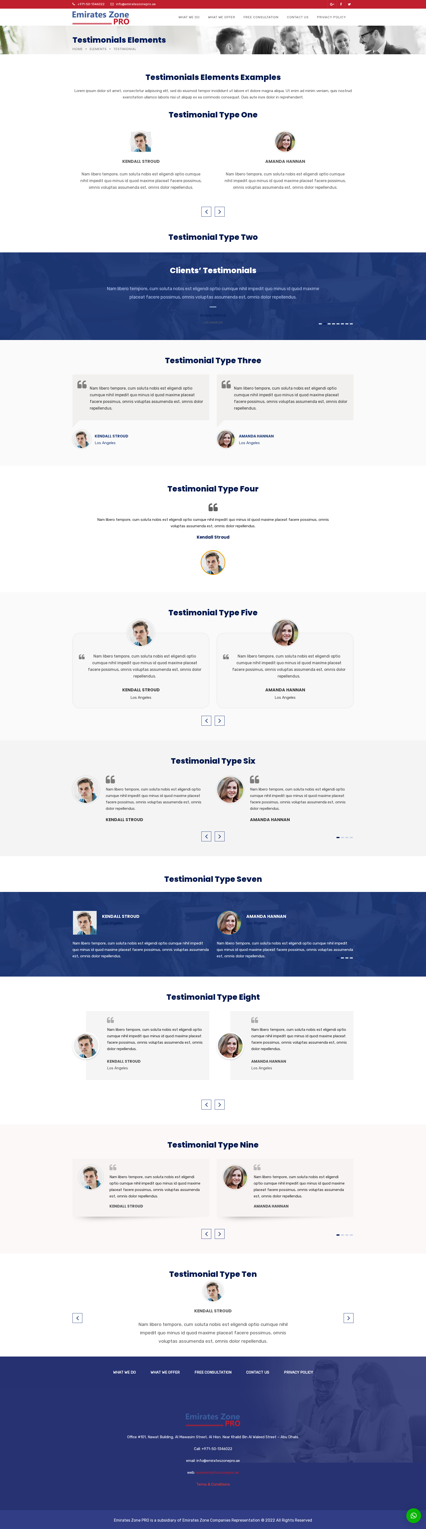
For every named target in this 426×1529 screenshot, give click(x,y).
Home (77, 49)
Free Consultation (261, 17)
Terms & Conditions (213, 1484)
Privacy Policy (331, 17)
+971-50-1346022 (91, 4)
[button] (413, 1515)
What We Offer (221, 17)
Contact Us (298, 17)
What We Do (189, 17)
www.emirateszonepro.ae (217, 1472)
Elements (98, 49)
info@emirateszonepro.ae (136, 4)
